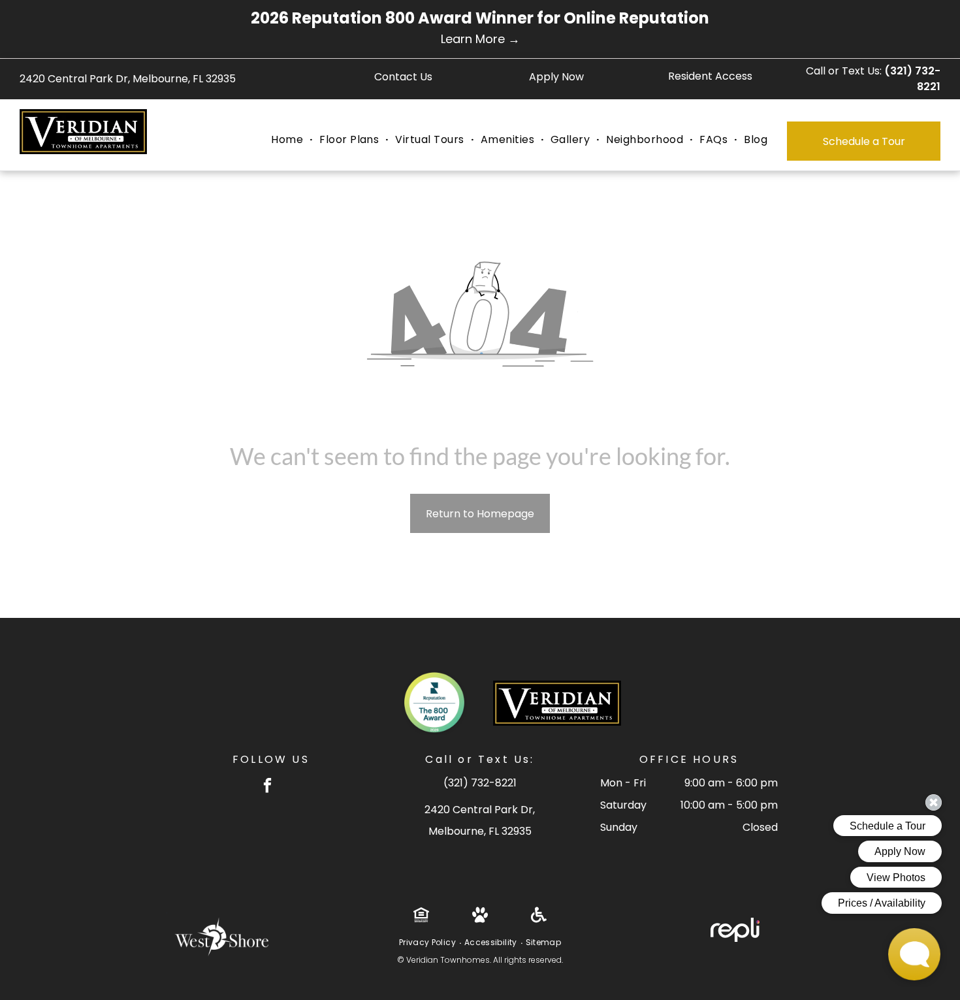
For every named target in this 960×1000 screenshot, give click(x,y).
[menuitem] (288, 140)
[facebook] (267, 787)
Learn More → (480, 39)
